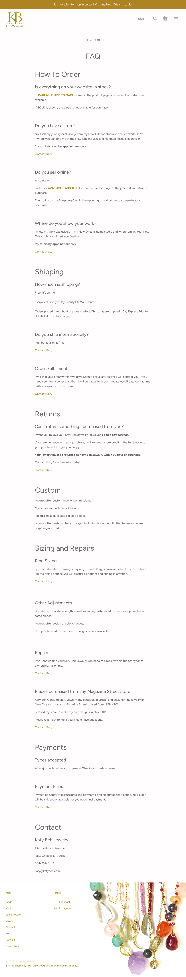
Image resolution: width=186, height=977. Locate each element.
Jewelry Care (13, 914)
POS (42, 965)
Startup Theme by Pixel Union (22, 965)
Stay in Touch (13, 946)
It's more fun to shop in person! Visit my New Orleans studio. (93, 4)
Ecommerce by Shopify (64, 965)
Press (9, 933)
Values (9, 921)
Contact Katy (43, 154)
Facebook (64, 902)
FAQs (9, 902)
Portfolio (10, 939)
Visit (8, 908)
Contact (10, 927)
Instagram (65, 908)
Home (89, 40)
